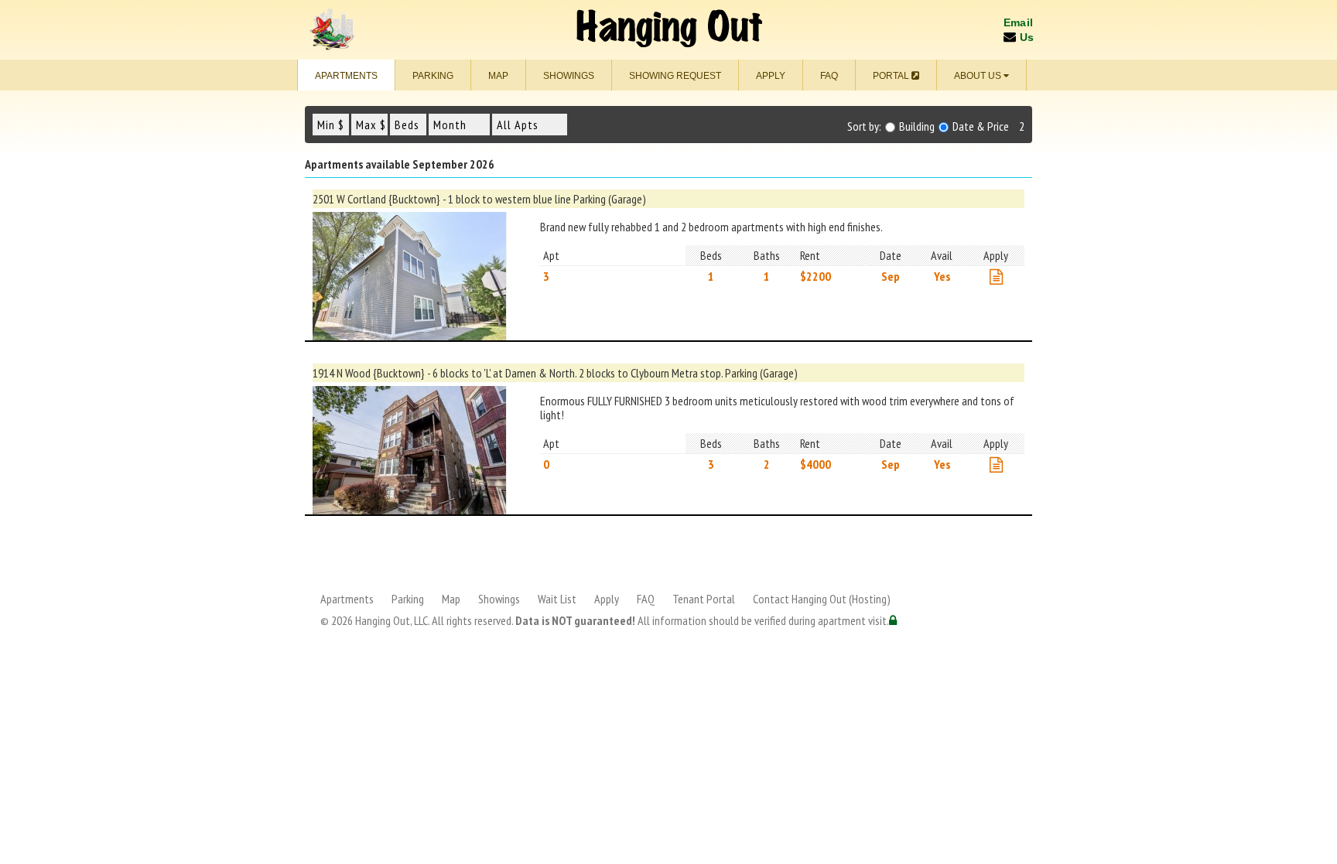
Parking (432, 75)
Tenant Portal (703, 598)
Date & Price (979, 126)
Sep (890, 276)
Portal (892, 75)
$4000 (815, 464)
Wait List (557, 598)
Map (498, 75)
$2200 (815, 276)
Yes (942, 276)
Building (916, 126)
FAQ (829, 75)
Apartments (346, 75)
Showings (568, 75)
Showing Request (675, 75)
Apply (770, 75)
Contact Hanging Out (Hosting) (822, 598)
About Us (979, 75)
